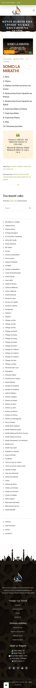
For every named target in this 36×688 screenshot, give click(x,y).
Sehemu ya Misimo (11, 411)
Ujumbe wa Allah (10, 469)
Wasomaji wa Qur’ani (12, 506)
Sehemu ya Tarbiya (11, 415)
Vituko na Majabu (11, 495)
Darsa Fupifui (9, 258)
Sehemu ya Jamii (10, 408)
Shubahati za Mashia (12, 451)
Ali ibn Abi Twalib (10, 240)
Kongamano (9, 309)
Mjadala (8, 316)
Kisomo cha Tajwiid (11, 302)
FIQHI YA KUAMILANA (13, 273)
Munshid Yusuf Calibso (12, 378)
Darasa (7, 251)
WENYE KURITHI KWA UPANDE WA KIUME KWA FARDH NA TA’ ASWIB (17, 176)
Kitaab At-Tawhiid (11, 306)
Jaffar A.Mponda (10, 291)
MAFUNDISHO (10, 526)
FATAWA (8, 265)
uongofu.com (8, 682)
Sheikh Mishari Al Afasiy (13, 437)
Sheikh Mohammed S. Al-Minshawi (16, 440)
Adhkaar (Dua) (10, 225)
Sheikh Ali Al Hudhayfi (12, 426)
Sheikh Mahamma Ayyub (13, 429)
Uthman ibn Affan (11, 484)
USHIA (7, 529)
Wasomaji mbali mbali (12, 502)
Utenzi (7, 480)
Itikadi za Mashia (10, 284)
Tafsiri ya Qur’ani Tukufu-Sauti (15, 466)
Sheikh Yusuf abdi (11, 448)
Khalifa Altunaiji (10, 295)
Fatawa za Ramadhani (12, 269)
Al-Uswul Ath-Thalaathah (13, 236)
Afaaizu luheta (10, 229)
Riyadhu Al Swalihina (12, 386)
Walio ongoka (9, 499)
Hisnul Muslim (9, 276)
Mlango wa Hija (10, 320)
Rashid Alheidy (10, 382)
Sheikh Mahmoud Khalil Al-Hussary (16, 433)
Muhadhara (9, 371)
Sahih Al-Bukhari (10, 393)
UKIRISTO (8, 533)
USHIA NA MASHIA (11, 477)
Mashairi (8, 313)
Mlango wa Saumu (11, 331)
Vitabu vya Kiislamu (11, 488)
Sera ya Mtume (10, 422)
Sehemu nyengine (11, 397)
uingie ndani (13, 201)
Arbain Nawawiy (10, 244)
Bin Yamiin (8, 247)
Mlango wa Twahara (12, 349)
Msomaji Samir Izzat (11, 367)
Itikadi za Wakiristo (11, 287)
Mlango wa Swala (11, 342)
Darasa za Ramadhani (12, 255)
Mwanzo (8, 522)
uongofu (9, 59)
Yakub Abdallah (10, 510)
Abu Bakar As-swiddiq (12, 222)
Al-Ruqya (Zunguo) (11, 233)
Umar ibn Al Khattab (11, 473)
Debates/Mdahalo (11, 262)
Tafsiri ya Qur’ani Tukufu (13, 462)
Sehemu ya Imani (10, 404)
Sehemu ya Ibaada (11, 400)
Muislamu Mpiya (10, 375)
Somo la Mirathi (10, 455)
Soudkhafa (8, 459)
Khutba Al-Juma (10, 298)
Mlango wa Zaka (10, 360)
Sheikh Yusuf (9, 444)
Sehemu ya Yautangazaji (13, 418)
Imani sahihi (9, 280)
